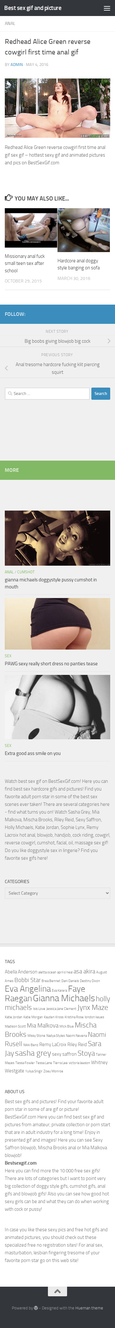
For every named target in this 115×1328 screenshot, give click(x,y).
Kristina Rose (74, 1017)
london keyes (94, 1017)
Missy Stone (36, 1036)
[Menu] (107, 8)
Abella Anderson (21, 972)
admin (17, 64)
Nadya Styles (55, 1036)
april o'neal (65, 972)
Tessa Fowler (25, 1063)
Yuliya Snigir (33, 1071)
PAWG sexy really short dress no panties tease (51, 664)
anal (10, 23)
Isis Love (39, 1009)
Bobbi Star (27, 980)
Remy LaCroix (52, 1044)
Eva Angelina (28, 989)
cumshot (25, 572)
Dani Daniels (70, 981)
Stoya (86, 1053)
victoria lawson (79, 1063)
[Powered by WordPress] (36, 1308)
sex (8, 656)
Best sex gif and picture (32, 8)
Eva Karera (59, 990)
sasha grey (33, 1053)
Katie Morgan (33, 1017)
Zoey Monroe (53, 1071)
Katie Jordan (13, 1017)
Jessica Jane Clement (61, 1009)
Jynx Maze (92, 1007)
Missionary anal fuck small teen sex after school (25, 263)
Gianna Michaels (64, 998)
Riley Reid (77, 1044)
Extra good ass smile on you (33, 753)
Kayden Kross (54, 1017)
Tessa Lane (44, 1063)
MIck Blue (66, 1026)
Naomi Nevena (76, 1036)
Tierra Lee (60, 1063)
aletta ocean (47, 972)
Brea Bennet (51, 981)
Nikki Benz (30, 1045)
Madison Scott (15, 1026)
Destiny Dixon (90, 981)
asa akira (84, 971)
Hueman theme (89, 1308)
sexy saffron (64, 1054)
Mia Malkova (42, 1025)
